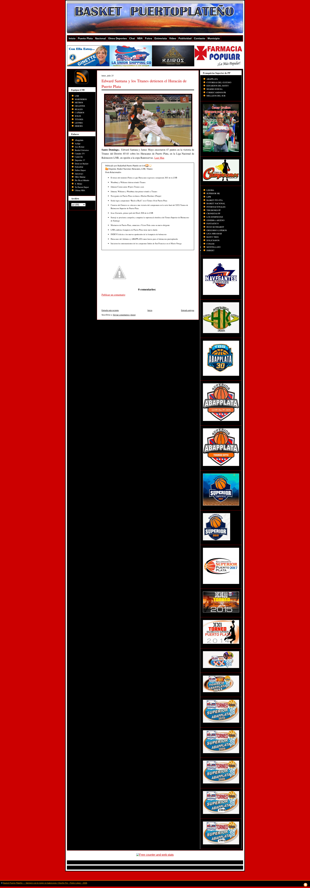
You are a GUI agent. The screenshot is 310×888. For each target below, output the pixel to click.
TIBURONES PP (213, 210)
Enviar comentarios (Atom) (124, 314)
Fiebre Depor (80, 170)
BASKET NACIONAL (215, 203)
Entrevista (160, 38)
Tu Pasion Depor (82, 187)
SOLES (78, 116)
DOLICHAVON (212, 240)
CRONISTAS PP (213, 213)
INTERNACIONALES (215, 206)
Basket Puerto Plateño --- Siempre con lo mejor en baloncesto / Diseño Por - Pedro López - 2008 (45, 883)
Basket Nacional (124, 168)
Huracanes (136, 168)
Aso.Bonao (79, 146)
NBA (140, 38)
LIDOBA (210, 190)
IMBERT (210, 250)
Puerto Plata (85, 38)
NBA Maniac (80, 177)
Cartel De (79, 156)
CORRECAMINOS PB (216, 92)
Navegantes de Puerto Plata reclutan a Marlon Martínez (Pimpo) (136, 196)
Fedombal (79, 166)
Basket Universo (82, 150)
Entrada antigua (187, 310)
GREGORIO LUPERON (216, 230)
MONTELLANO (213, 247)
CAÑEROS (79, 112)
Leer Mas (159, 157)
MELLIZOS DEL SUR (216, 95)
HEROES (79, 126)
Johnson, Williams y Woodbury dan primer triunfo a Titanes (134, 191)
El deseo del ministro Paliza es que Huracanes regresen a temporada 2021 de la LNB (144, 177)
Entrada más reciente (110, 310)
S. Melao (78, 183)
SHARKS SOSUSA (214, 89)
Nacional (100, 38)
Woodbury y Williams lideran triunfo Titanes (128, 182)
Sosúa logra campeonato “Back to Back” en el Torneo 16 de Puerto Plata (139, 200)
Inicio (72, 38)
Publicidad (185, 38)
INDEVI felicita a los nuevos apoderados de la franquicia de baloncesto (138, 234)
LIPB (208, 196)
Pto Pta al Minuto (82, 180)
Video (172, 38)
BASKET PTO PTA (214, 200)
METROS (79, 102)
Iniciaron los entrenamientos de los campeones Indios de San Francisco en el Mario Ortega (146, 243)
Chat (132, 38)
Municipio (214, 38)
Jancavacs (79, 173)
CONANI (210, 243)
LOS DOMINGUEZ (214, 217)
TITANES (79, 119)
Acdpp (77, 143)
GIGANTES (80, 106)
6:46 (143, 165)
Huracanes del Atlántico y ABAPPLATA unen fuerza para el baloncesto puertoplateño (144, 239)
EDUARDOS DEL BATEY (217, 85)
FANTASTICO (212, 223)
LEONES (79, 122)
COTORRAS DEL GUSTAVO (218, 82)
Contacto (199, 38)
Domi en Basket (81, 163)
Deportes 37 (80, 160)
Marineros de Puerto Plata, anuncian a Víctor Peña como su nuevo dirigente (140, 225)
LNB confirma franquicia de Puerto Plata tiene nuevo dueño (134, 229)
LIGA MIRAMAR (214, 233)
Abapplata (79, 140)
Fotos (148, 38)
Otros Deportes (117, 38)
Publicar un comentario (113, 294)
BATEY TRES (212, 237)
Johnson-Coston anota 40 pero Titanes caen (127, 186)
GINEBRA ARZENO (215, 220)
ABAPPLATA (212, 79)
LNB (77, 95)
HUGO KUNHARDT (215, 227)
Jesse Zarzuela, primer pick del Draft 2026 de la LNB (132, 213)
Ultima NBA (80, 190)
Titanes (149, 168)
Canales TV (80, 153)
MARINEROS (81, 99)
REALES (79, 109)
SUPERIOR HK (213, 193)
